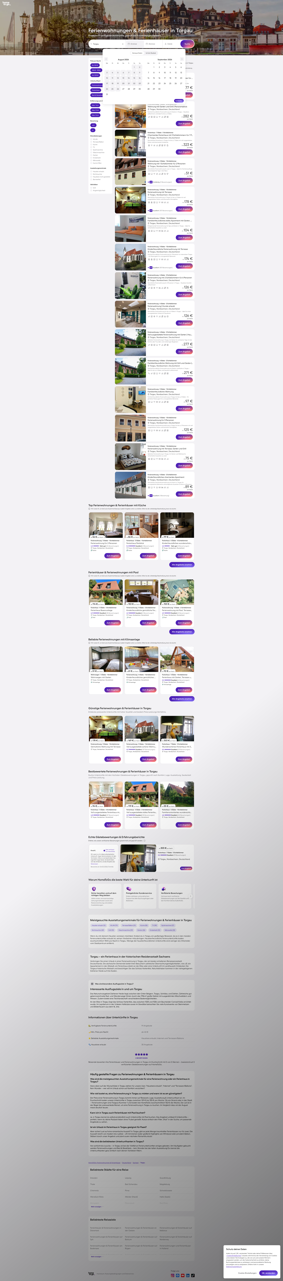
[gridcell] (134, 67)
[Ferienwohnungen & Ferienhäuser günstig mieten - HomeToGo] (6, 3)
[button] (135, 44)
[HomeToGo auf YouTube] (182, 1275)
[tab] (137, 53)
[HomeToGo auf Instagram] (172, 1275)
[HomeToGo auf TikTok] (193, 1275)
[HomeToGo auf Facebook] (177, 1275)
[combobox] (107, 44)
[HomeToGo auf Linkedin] (187, 1275)
